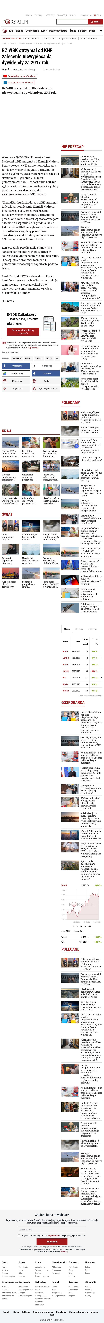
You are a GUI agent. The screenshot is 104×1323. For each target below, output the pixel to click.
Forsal (4, 44)
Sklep (99, 15)
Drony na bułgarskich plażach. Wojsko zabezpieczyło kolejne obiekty (51, 560)
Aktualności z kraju (9, 1293)
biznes (28, 358)
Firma (21, 1270)
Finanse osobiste (31, 38)
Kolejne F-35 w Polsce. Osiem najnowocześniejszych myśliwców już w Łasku (10, 453)
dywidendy (17, 358)
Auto (71, 1293)
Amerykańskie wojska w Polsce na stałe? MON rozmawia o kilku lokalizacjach (10, 501)
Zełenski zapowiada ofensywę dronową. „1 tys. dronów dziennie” (10, 560)
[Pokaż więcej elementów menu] (100, 31)
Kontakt (6, 1312)
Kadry (54, 1290)
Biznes (22, 1262)
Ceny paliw (49, 38)
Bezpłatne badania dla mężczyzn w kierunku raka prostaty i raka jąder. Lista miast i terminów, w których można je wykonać (30, 453)
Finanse (22, 1276)
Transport (73, 1262)
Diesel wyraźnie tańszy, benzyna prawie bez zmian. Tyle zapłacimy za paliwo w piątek (51, 501)
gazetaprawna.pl (86, 15)
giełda (49, 358)
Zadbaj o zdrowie (89, 38)
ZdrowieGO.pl (62, 15)
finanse (38, 358)
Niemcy (5, 1273)
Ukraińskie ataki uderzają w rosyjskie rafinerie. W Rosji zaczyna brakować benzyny (30, 560)
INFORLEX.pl (50, 15)
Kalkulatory (40, 1282)
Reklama (26, 1312)
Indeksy (88, 1267)
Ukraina (5, 1270)
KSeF (21, 1273)
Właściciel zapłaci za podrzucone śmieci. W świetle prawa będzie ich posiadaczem (29, 477)
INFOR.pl (29, 15)
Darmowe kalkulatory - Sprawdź (23, 332)
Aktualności (23, 1267)
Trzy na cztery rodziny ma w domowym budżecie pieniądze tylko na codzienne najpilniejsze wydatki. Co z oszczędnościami (51, 453)
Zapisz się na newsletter (20, 82)
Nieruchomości (59, 1262)
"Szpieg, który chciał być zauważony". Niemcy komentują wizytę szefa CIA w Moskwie (10, 584)
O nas (16, 1312)
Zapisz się (52, 1241)
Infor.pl (55, 1282)
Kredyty (22, 1293)
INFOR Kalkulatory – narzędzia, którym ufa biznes (22, 319)
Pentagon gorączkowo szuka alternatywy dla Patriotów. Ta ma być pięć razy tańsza (30, 584)
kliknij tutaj (64, 1252)
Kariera (38, 1273)
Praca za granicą (42, 1276)
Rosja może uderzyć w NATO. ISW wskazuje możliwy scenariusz (51, 584)
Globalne (5, 1290)
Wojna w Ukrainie (67, 38)
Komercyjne (57, 1273)
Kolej (70, 1273)
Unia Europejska (8, 1276)
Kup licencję (33, 348)
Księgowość (56, 1293)
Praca (38, 1262)
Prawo (54, 1287)
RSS (52, 1315)
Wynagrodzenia (41, 1270)
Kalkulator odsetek (42, 1299)
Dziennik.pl (74, 1282)
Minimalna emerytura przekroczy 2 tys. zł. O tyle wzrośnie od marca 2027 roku (30, 501)
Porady (88, 1296)
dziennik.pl (38, 15)
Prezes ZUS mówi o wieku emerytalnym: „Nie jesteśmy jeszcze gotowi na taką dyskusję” (50, 477)
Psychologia (90, 1293)
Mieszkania (56, 1270)
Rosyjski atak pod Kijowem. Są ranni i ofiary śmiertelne (51, 537)
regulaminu (53, 1235)
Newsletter (73, 15)
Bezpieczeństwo (10, 1282)
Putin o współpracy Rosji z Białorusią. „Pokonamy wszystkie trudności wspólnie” (8, 537)
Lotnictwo (72, 1276)
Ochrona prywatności (43, 1312)
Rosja (4, 1267)
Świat (4, 1262)
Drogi (71, 1270)
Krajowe (5, 1287)
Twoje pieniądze (25, 1296)
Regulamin (61, 1312)
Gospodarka (24, 1282)
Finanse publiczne (26, 1290)
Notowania (90, 1262)
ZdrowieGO (90, 1282)
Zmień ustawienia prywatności (83, 1312)
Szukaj (97, 22)
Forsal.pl (13, 44)
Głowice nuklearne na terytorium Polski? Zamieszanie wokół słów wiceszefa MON (10, 477)
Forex (87, 1273)
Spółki (87, 1270)
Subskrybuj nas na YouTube (22, 76)
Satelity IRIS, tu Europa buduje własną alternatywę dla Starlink (30, 537)
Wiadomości (73, 1287)
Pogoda (72, 1296)
